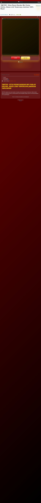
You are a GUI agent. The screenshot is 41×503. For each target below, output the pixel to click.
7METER (20, 100)
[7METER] (38, 8)
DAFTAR (25, 58)
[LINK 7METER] (20, 36)
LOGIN (15, 58)
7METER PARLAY (9, 80)
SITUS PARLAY (5, 14)
